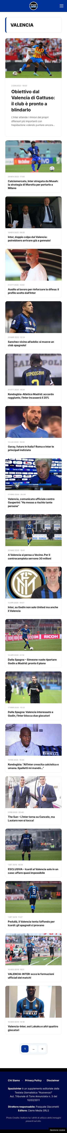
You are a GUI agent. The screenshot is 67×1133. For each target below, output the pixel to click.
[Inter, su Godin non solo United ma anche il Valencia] (33, 591)
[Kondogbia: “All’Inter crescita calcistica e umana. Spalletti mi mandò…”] (33, 748)
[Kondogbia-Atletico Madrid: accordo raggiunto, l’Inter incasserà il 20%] (33, 378)
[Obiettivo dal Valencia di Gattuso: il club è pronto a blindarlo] (33, 87)
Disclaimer (53, 1080)
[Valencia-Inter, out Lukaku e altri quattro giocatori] (33, 1010)
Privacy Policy (33, 1080)
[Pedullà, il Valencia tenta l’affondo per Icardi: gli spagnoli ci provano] (33, 905)
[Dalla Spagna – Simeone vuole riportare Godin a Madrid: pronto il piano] (33, 643)
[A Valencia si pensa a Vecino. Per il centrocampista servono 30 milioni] (33, 538)
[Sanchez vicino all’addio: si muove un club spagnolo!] (33, 325)
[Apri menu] (61, 6)
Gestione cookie (57, 1130)
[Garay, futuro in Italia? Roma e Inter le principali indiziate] (33, 430)
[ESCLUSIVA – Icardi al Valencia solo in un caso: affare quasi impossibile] (33, 853)
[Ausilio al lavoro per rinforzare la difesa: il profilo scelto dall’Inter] (33, 273)
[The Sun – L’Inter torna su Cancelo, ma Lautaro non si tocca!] (33, 800)
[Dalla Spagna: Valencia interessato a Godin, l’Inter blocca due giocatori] (33, 695)
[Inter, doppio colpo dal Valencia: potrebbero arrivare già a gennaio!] (33, 220)
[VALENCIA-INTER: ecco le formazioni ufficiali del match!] (33, 957)
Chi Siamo (14, 1080)
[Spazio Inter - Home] (33, 6)
